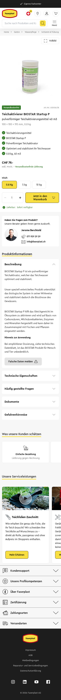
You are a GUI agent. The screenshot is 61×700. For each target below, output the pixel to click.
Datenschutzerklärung (30, 671)
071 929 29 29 (33, 236)
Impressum (30, 650)
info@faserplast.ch (36, 241)
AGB (30, 655)
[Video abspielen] (25, 498)
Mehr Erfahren (16, 555)
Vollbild (52, 41)
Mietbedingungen (30, 660)
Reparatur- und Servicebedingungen (30, 666)
